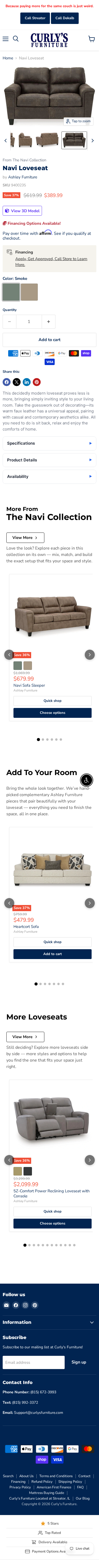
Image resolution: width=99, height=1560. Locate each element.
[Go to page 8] (56, 1245)
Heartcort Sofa (26, 926)
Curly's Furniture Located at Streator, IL (39, 1498)
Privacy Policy (20, 1487)
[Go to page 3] (47, 739)
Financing (18, 1481)
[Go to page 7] (63, 984)
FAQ (80, 1487)
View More (22, 537)
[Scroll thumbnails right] (91, 140)
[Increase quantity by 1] (48, 322)
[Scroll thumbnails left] (6, 140)
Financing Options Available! (34, 223)
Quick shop (53, 700)
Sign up (79, 1362)
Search (8, 1476)
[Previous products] (9, 655)
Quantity (10, 310)
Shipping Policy (70, 1481)
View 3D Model (25, 211)
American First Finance (54, 1487)
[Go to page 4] (52, 739)
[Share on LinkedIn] (27, 382)
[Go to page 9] (61, 1245)
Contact (84, 1476)
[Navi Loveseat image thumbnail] (74, 140)
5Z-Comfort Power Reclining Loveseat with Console (51, 1193)
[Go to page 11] (70, 1245)
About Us (26, 1476)
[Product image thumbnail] (25, 140)
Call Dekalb (64, 18)
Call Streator (35, 18)
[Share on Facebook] (7, 382)
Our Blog (83, 1498)
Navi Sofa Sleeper (29, 685)
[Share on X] (17, 382)
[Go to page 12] (74, 1245)
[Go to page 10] (65, 1245)
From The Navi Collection (24, 160)
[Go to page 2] (43, 739)
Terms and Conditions (56, 1476)
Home (8, 58)
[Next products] (90, 655)
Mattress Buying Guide (46, 1493)
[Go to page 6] (61, 739)
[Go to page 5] (56, 739)
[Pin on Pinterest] (37, 382)
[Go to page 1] (38, 739)
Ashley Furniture (22, 177)
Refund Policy (42, 1481)
